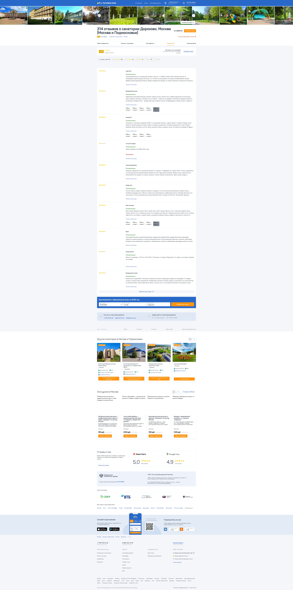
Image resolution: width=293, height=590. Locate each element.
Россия (189, 580)
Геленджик (109, 580)
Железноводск (179, 578)
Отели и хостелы (101, 556)
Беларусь (117, 578)
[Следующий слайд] (193, 15)
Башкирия (171, 580)
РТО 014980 (121, 481)
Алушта (137, 580)
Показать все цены (183, 304)
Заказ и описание (105, 436)
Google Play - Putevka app (149, 524)
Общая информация (102, 43)
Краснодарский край (189, 578)
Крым (132, 580)
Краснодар (146, 508)
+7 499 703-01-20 (108, 318)
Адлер (98, 580)
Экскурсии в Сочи (133, 583)
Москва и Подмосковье (116, 36)
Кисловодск (164, 578)
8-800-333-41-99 (119, 318)
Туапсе (127, 580)
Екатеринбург (128, 508)
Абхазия (99, 578)
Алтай (104, 578)
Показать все (188, 508)
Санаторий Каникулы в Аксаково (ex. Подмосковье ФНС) (132, 365)
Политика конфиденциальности (181, 587)
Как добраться (150, 43)
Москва (126, 36)
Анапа (121, 508)
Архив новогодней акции (189, 329)
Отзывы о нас (126, 562)
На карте (153, 329)
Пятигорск (171, 578)
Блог (123, 571)
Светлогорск (141, 578)
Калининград (137, 508)
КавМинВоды (149, 578)
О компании (138, 3)
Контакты (139, 329)
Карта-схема (169, 329)
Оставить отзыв (188, 51)
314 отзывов (104, 36)
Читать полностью (131, 84)
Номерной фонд (191, 43)
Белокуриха (110, 578)
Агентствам (151, 553)
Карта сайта (193, 587)
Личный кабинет (178, 543)
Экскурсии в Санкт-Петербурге (128, 578)
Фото (125, 329)
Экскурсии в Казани (107, 583)
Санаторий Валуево (180, 364)
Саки (153, 580)
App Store (99, 528)
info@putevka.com (131, 318)
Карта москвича (126, 568)
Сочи (104, 508)
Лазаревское (117, 580)
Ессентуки (156, 578)
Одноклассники (184, 528)
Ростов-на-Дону (178, 508)
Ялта (142, 580)
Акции (146, 3)
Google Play (112, 528)
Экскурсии (100, 562)
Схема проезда (177, 562)
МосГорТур (125, 556)
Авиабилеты (100, 559)
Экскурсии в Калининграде (120, 583)
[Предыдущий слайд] (99, 15)
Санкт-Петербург (112, 508)
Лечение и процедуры (127, 43)
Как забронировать (155, 3)
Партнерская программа (154, 556)
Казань (153, 508)
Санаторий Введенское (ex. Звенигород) (107, 364)
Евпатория (147, 580)
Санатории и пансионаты (104, 553)
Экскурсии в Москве (189, 391)
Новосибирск (160, 508)
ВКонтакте (167, 528)
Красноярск (169, 508)
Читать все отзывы (103, 465)
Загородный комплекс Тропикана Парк (156, 364)
